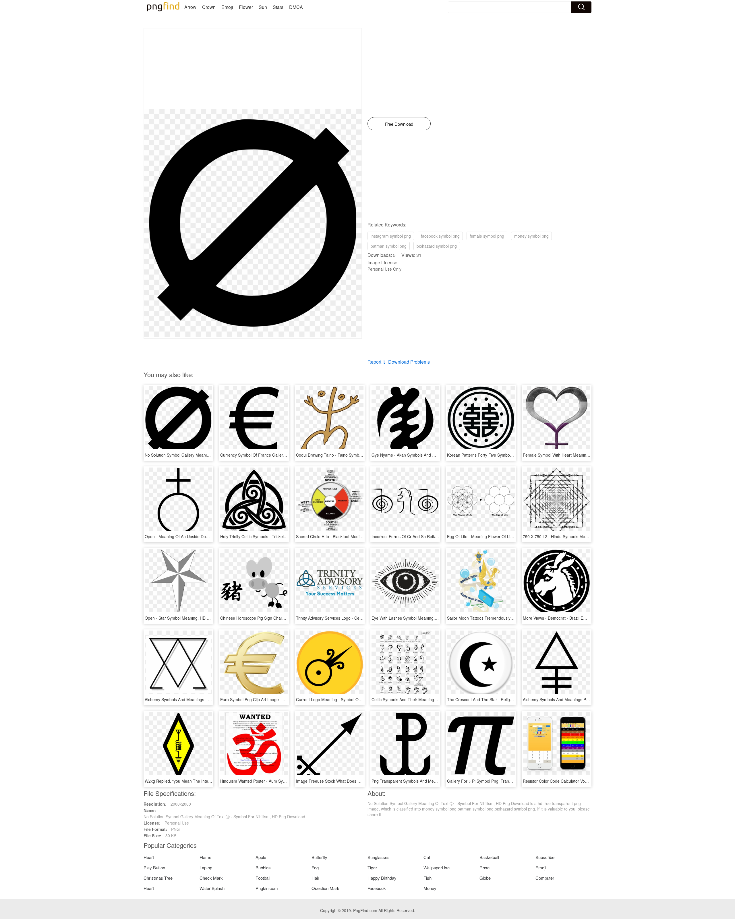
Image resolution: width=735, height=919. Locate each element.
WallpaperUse (436, 867)
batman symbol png (389, 246)
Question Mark (325, 888)
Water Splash (212, 888)
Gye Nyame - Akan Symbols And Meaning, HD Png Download (427, 455)
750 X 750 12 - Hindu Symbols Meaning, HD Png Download (577, 536)
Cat (426, 857)
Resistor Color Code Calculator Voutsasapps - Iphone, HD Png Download (589, 781)
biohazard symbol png (437, 246)
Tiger (372, 867)
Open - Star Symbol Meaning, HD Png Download (189, 618)
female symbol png (487, 236)
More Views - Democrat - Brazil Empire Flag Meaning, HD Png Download (589, 618)
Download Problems (409, 361)
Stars (278, 7)
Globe (485, 878)
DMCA (296, 7)
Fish (427, 878)
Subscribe (544, 857)
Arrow (190, 7)
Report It (376, 361)
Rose (484, 867)
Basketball (489, 857)
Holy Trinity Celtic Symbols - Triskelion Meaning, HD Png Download (281, 536)
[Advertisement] (252, 68)
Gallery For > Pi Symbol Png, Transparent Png (489, 781)
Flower (246, 7)
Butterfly (319, 857)
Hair (315, 878)
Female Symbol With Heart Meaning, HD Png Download (573, 455)
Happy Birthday (382, 878)
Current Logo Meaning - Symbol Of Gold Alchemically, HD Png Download (362, 699)
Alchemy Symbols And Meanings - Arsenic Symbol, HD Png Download (208, 699)
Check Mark (211, 878)
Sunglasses (379, 857)
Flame (205, 857)
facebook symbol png (440, 236)
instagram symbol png (391, 236)
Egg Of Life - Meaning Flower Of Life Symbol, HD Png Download (505, 536)
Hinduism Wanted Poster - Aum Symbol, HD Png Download (273, 781)
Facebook (377, 888)
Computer (544, 878)
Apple (261, 857)
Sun (263, 7)
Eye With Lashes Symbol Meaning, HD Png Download (420, 618)
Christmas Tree (158, 878)
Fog (315, 867)
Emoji (227, 7)
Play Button (154, 867)
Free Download (399, 124)
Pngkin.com (267, 888)
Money (429, 888)
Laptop (206, 867)
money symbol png (531, 236)
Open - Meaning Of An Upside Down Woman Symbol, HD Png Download (210, 536)
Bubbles (263, 867)
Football (263, 878)
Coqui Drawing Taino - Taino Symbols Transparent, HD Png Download (359, 455)
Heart (149, 857)
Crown (209, 7)
